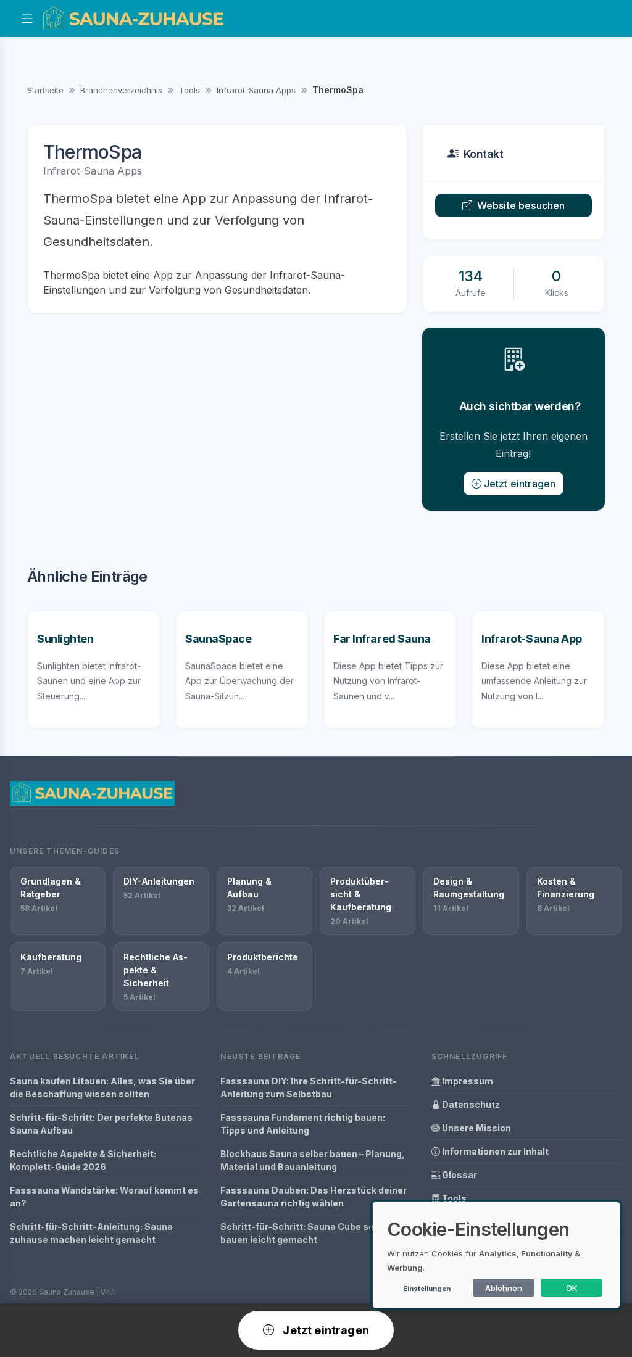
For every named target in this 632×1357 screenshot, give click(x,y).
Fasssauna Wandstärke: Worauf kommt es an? (104, 1196)
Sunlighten (65, 638)
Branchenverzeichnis (121, 90)
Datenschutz (470, 1104)
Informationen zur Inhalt (494, 1151)
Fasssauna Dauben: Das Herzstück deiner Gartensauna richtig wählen (313, 1196)
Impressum (466, 1081)
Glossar (458, 1174)
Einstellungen (427, 1288)
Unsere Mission (475, 1128)
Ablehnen (503, 1288)
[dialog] (496, 1255)
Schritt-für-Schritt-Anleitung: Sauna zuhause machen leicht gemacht (91, 1233)
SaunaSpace (218, 638)
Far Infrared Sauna (382, 638)
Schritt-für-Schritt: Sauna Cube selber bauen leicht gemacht (305, 1233)
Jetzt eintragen (519, 483)
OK (572, 1288)
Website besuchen (521, 205)
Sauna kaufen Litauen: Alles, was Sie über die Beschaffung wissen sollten (102, 1087)
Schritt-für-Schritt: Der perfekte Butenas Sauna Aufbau (101, 1124)
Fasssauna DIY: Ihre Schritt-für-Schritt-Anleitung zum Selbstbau (308, 1087)
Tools (189, 90)
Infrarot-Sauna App (531, 638)
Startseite (45, 90)
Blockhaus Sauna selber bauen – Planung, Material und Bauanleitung (312, 1160)
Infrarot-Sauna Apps (256, 90)
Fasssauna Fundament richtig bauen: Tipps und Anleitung (302, 1124)
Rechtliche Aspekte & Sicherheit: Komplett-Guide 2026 (83, 1160)
